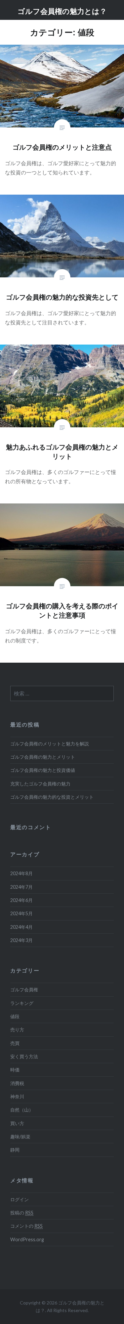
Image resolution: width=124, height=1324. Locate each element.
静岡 (15, 1150)
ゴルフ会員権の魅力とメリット (42, 757)
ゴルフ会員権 (24, 989)
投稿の (21, 1212)
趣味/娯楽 (20, 1136)
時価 (15, 1069)
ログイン (19, 1199)
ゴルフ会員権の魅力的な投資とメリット (52, 797)
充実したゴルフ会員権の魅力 (40, 783)
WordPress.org (27, 1239)
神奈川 (17, 1096)
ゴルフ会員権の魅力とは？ (62, 11)
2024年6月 (21, 900)
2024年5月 (21, 913)
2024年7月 (21, 887)
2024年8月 (21, 873)
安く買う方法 (24, 1056)
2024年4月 (21, 927)
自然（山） (21, 1109)
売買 (15, 1043)
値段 (15, 1016)
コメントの (26, 1226)
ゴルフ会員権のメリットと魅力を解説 (49, 743)
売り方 (17, 1029)
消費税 (17, 1083)
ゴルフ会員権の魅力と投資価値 (42, 770)
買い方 (17, 1123)
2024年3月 (21, 940)
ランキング (21, 1003)
